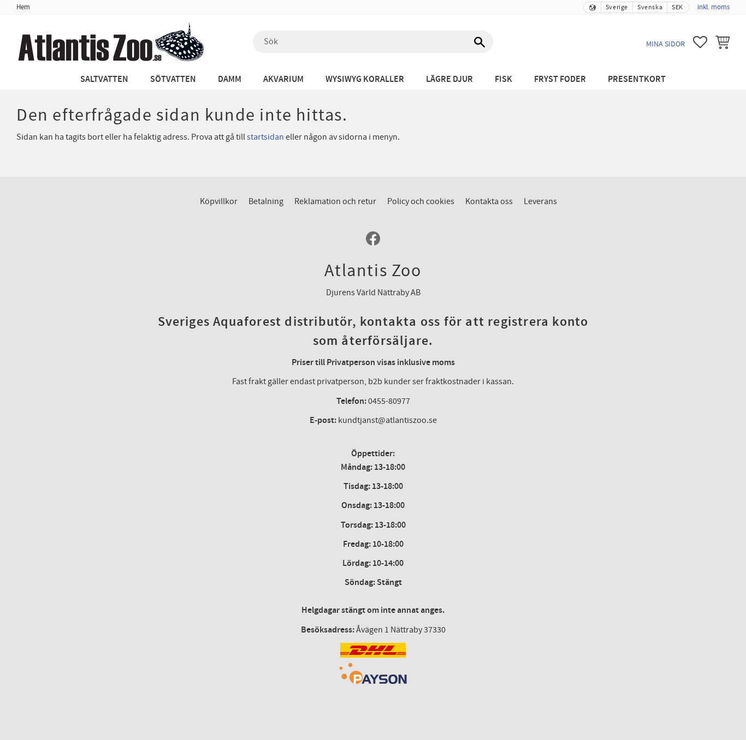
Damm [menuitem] (229, 79)
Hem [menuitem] (23, 7)
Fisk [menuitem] (503, 79)
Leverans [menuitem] (540, 201)
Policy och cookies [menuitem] (420, 201)
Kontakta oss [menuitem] (489, 201)
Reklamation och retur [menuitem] (335, 201)
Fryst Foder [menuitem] (560, 79)
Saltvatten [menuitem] (104, 79)
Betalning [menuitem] (265, 201)
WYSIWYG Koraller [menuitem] (364, 79)
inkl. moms (713, 7)
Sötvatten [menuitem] (173, 79)
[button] (700, 42)
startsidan (265, 137)
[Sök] (479, 42)
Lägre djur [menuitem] (449, 79)
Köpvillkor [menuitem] (219, 201)
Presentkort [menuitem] (637, 79)
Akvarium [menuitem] (283, 79)
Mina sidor (665, 44)
